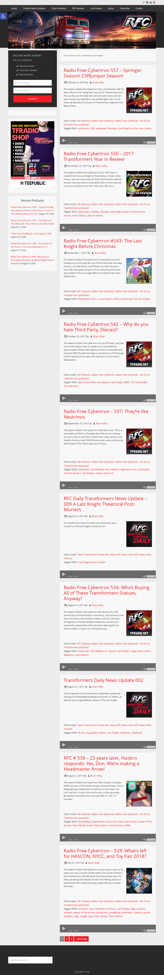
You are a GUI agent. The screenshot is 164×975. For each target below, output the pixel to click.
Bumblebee (97, 469)
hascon (112, 651)
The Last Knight (141, 298)
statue (99, 473)
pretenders (127, 912)
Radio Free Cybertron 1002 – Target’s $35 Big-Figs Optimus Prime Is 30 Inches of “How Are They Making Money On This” (32, 210)
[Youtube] (150, 2)
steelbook (136, 732)
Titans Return (79, 215)
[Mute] (144, 142)
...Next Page (81, 939)
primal (67, 215)
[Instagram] (147, 2)
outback (68, 912)
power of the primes (134, 211)
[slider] (151, 142)
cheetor (95, 211)
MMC (127, 382)
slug (90, 916)
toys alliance (82, 654)
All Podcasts (83, 120)
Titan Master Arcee (82, 825)
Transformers (116, 825)
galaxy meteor (98, 732)
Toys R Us (108, 473)
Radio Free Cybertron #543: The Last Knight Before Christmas (103, 243)
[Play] (63, 140)
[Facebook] (143, 2)
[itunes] (154, 2)
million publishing (122, 298)
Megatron (69, 654)
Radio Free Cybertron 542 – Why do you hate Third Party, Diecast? (106, 327)
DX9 (93, 128)
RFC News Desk (125, 554)
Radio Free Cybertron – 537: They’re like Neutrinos (106, 414)
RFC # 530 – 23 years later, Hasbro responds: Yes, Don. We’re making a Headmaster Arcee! (101, 763)
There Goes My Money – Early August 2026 (31, 233)
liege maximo (137, 908)
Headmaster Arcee (102, 821)
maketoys (125, 732)
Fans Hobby (111, 469)
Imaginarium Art (127, 469)
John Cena (118, 821)
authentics (83, 128)
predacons (102, 912)
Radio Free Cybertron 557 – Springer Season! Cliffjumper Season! (103, 73)
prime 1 (77, 473)
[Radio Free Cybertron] (82, 30)
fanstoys (112, 128)
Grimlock (111, 908)
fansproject (84, 298)
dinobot (104, 211)
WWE (127, 825)
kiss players (103, 382)
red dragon (88, 473)
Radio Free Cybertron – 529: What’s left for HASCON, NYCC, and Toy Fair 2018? (105, 853)
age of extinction (87, 382)
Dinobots (100, 908)
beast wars (84, 211)
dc (106, 651)
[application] (108, 140)
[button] (3, 16)
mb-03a (68, 473)
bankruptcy (84, 469)
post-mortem (98, 562)
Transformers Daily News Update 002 (103, 680)
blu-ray (85, 732)
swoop (103, 916)
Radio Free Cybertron (103, 120)
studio (147, 128)
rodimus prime (142, 912)
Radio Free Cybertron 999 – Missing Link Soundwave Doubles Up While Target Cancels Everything (32, 260)
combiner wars (86, 908)
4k (79, 732)
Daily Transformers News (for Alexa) (96, 554)
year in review (94, 215)
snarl (96, 916)
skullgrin (68, 916)
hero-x (94, 298)
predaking (114, 912)
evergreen (101, 128)
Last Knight (124, 128)
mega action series (140, 651)
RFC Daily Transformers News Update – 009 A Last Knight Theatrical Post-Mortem (105, 504)
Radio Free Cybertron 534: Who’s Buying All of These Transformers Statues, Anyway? (106, 593)
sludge (83, 916)
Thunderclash (71, 386)
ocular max (137, 128)
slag (76, 916)
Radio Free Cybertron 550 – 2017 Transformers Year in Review (99, 156)
